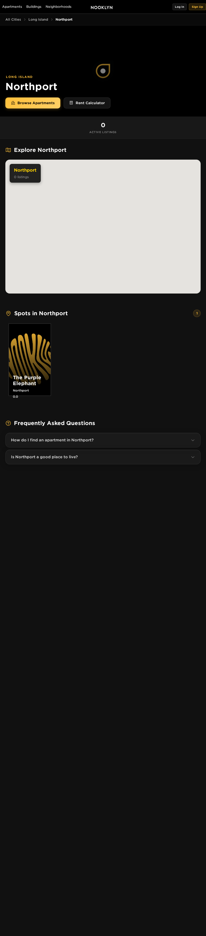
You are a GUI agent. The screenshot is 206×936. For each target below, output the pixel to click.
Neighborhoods (58, 7)
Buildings (33, 7)
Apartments (12, 7)
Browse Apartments (36, 103)
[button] (179, 6)
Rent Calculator (90, 103)
